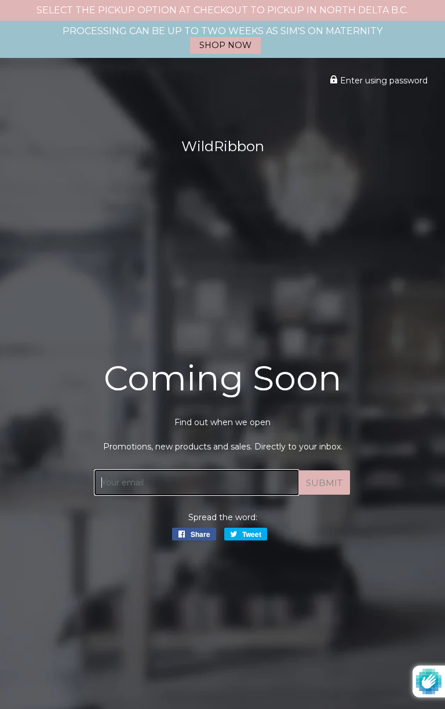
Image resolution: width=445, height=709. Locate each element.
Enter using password (383, 80)
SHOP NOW (225, 45)
